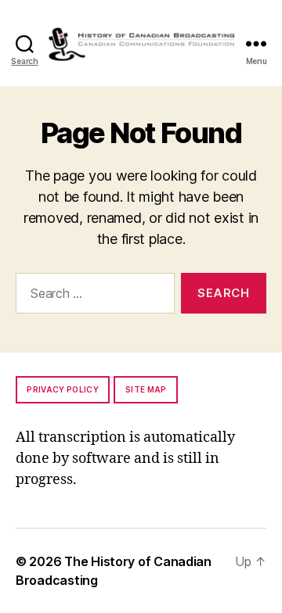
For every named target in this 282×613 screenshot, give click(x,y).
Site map (146, 389)
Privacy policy (63, 389)
